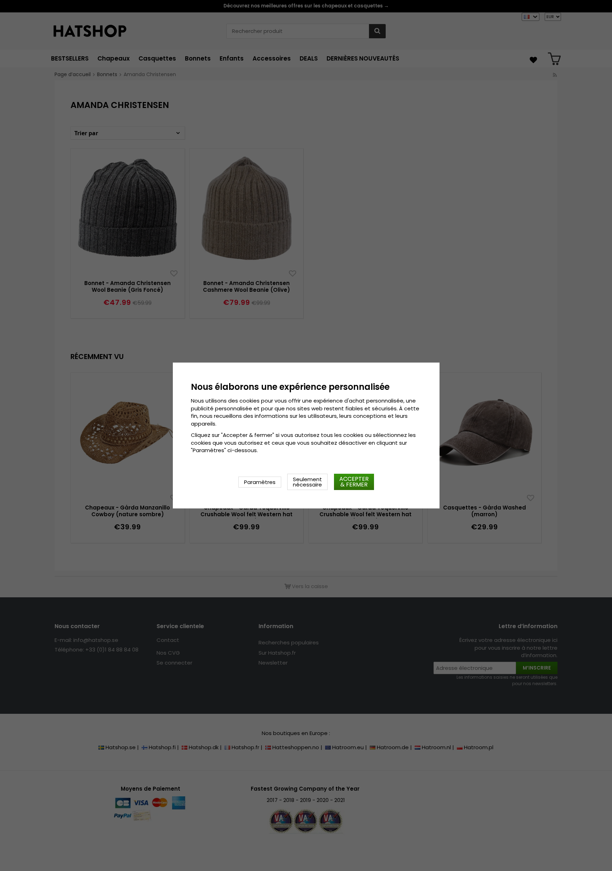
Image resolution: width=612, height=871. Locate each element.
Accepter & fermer (354, 482)
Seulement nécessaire (307, 482)
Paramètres (260, 482)
